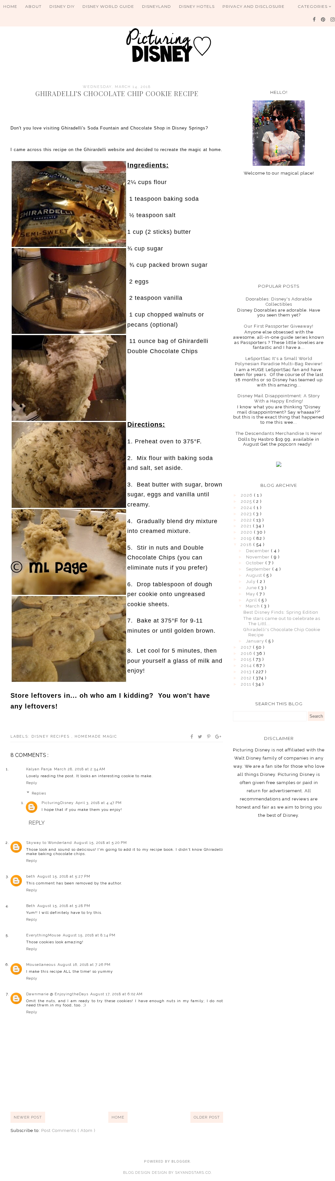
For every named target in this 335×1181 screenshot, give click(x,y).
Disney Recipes (51, 736)
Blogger (180, 1161)
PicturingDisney (58, 803)
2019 (247, 538)
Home (10, 6)
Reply (31, 783)
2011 (247, 684)
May (251, 593)
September (259, 569)
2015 (247, 659)
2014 (247, 665)
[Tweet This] (200, 736)
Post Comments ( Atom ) (68, 1130)
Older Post (207, 1117)
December (258, 550)
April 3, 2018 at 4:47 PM (99, 803)
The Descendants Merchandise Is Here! (279, 433)
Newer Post (28, 1117)
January (255, 641)
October (255, 562)
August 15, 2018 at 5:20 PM (100, 843)
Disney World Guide (108, 6)
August (254, 575)
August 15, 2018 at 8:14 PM (89, 935)
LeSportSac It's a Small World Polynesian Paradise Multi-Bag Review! (279, 361)
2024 (247, 507)
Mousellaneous (41, 965)
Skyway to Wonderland (49, 843)
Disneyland (156, 6)
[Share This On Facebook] (192, 736)
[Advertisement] (279, 229)
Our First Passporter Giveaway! (278, 326)
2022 (247, 520)
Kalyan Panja (39, 769)
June (252, 587)
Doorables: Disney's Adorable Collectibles (279, 302)
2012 (247, 678)
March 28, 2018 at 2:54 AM (79, 769)
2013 (247, 671)
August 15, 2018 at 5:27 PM (63, 876)
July (251, 581)
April (252, 600)
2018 (246, 544)
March (253, 606)
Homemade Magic (96, 736)
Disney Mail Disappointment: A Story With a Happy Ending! (279, 398)
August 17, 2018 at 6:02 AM (116, 994)
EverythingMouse (43, 935)
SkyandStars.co (193, 1173)
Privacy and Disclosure (253, 6)
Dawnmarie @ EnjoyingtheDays (57, 994)
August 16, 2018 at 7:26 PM (84, 965)
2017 (247, 647)
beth (30, 876)
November (258, 557)
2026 (247, 495)
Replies (39, 793)
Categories (313, 6)
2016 (247, 653)
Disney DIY (62, 6)
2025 (247, 501)
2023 (247, 513)
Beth (30, 906)
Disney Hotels (197, 6)
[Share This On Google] (218, 736)
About (33, 6)
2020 (247, 532)
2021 (247, 525)
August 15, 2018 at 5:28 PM (63, 906)
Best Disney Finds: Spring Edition (280, 612)
